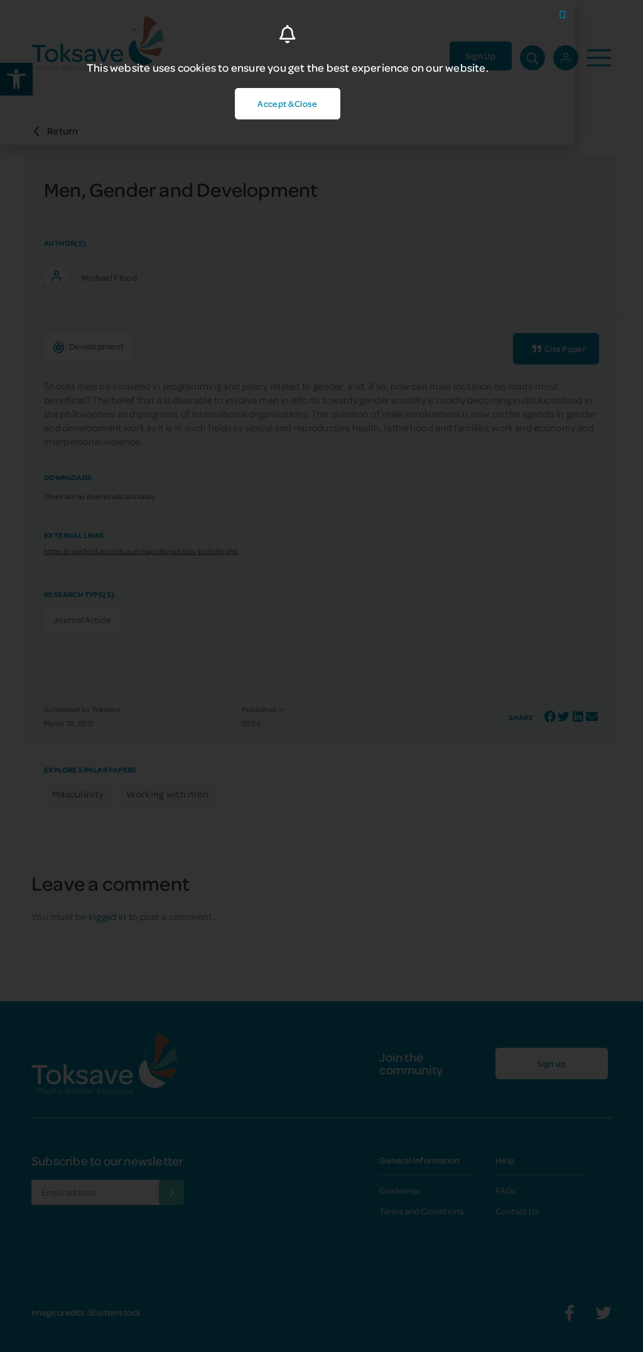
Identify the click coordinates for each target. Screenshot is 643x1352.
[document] (321, 676)
